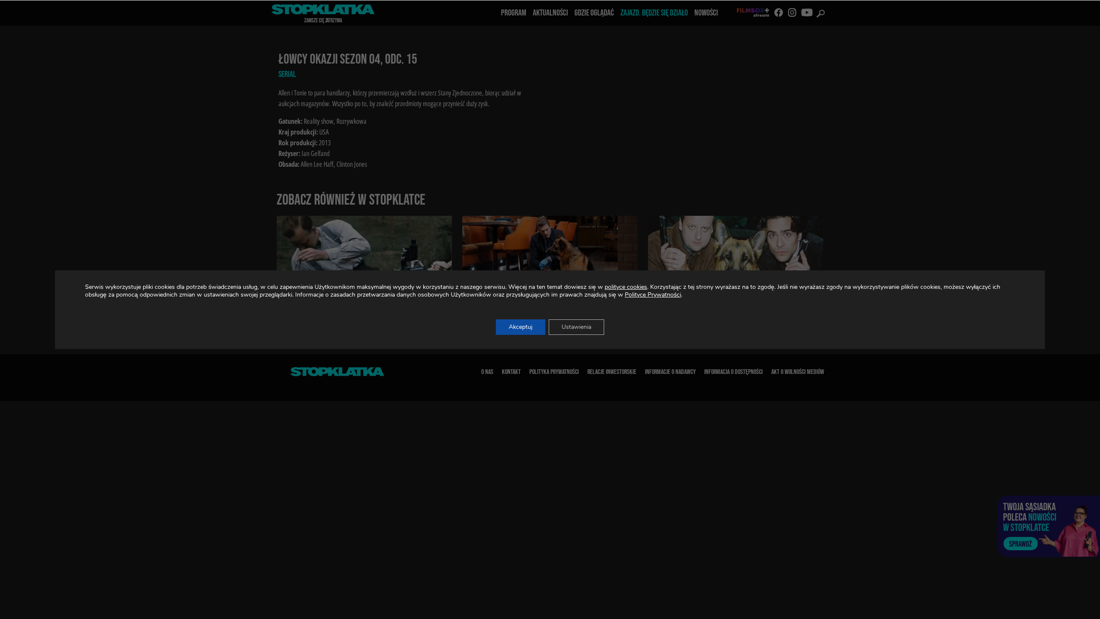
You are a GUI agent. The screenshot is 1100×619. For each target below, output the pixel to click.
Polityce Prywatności (653, 295)
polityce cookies (626, 287)
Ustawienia (576, 327)
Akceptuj (520, 327)
